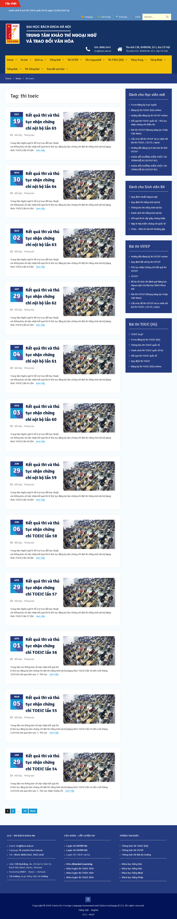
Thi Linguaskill (93, 59)
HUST (23, 872)
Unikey (44, 876)
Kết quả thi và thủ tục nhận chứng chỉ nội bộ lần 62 (42, 296)
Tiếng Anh (55, 59)
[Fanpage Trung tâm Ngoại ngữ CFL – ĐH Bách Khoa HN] (88, 899)
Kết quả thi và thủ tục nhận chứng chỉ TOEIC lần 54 (42, 762)
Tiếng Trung (137, 59)
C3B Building (21, 864)
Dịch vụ (39, 59)
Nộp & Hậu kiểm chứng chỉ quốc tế (148, 223)
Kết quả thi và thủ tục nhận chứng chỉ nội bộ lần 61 (42, 354)
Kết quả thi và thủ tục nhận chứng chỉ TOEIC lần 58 (42, 529)
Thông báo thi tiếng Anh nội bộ (146, 207)
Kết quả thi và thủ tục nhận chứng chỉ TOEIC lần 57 (42, 587)
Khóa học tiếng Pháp (132, 877)
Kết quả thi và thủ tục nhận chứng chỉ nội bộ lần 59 (42, 471)
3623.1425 (38, 854)
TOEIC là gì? (137, 334)
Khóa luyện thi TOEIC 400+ (80, 873)
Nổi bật (18, 135)
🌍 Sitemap (121, 16)
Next (32, 811)
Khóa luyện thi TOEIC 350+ (80, 868)
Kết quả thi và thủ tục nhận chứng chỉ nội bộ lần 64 (42, 180)
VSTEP (134, 276)
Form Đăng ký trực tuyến (144, 104)
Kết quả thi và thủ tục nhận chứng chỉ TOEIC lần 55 (42, 704)
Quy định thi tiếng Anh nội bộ (145, 202)
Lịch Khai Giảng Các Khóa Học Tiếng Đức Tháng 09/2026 (38, 10)
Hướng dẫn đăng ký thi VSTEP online (149, 115)
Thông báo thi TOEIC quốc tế (145, 345)
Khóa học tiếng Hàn (132, 868)
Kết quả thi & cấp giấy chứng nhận (148, 218)
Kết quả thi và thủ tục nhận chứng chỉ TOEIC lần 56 (42, 646)
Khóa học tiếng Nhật (132, 873)
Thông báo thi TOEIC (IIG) (135, 846)
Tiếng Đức (12, 69)
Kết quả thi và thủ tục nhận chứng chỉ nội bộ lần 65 (42, 121)
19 (25, 811)
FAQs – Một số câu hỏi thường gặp (148, 229)
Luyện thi (76, 846)
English (94, 910)
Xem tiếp (40, 150)
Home (10, 59)
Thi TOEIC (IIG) (116, 59)
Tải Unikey (14, 876)
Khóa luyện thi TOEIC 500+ (80, 877)
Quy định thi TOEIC (140, 361)
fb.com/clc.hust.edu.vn (31, 850)
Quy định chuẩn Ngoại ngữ (144, 196)
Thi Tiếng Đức (32, 69)
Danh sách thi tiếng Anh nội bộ (146, 212)
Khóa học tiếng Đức (132, 864)
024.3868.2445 (102, 47)
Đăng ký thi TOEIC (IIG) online (146, 110)
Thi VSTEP (73, 59)
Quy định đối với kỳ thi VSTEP (146, 261)
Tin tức (24, 59)
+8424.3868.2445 (23, 854)
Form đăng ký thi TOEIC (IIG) (145, 339)
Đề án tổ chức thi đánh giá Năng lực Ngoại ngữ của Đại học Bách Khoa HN (149, 285)
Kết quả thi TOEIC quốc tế (144, 355)
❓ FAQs (136, 16)
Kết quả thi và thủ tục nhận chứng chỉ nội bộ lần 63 (42, 238)
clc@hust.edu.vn (102, 50)
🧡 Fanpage (87, 16)
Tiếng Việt (83, 910)
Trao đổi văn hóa (55, 69)
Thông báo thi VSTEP (133, 850)
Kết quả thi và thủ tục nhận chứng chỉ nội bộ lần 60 (42, 413)
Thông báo (29, 135)
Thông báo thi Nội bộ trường (136, 854)
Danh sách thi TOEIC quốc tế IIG (147, 350)
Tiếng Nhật (156, 59)
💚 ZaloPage (104, 16)
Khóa (79, 864)
